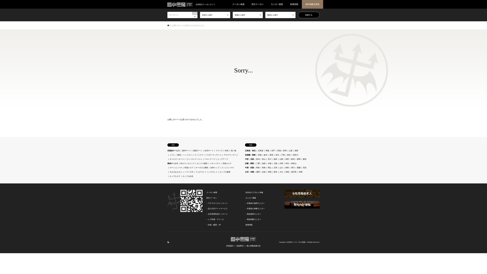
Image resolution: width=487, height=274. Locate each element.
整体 (179, 155)
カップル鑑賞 (225, 172)
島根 (264, 168)
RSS (168, 242)
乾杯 (227, 151)
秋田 (285, 151)
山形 (290, 151)
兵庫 (281, 163)
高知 (304, 168)
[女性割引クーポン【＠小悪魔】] (180, 4)
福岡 (258, 172)
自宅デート (208, 151)
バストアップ (209, 159)
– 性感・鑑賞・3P (213, 225)
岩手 (273, 151)
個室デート (197, 151)
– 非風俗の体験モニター (255, 209)
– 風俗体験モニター (253, 219)
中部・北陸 (249, 159)
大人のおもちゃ (176, 172)
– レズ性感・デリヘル (215, 219)
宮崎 (287, 172)
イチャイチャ (215, 163)
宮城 (279, 151)
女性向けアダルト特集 (254, 192)
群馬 (271, 155)
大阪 (275, 163)
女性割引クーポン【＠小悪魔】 (296, 242)
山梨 (281, 159)
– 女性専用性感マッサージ (217, 214)
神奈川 (295, 155)
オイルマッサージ (177, 159)
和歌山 (294, 163)
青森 (267, 151)
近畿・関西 (249, 163)
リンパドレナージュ (194, 159)
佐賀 (264, 172)
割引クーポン (258, 4)
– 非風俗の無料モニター (255, 203)
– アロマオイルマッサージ (217, 203)
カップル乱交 (188, 176)
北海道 (260, 151)
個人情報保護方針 (254, 246)
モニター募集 (277, 4)
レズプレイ (212, 172)
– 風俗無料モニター (253, 214)
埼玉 (277, 155)
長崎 (269, 172)
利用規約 (229, 246)
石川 (269, 159)
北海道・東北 (250, 151)
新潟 (258, 159)
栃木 (265, 155)
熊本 (275, 172)
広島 (275, 168)
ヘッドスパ (187, 155)
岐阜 (293, 159)
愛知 (304, 159)
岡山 (269, 168)
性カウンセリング (187, 163)
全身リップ (214, 168)
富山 (264, 159)
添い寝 (233, 151)
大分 (281, 172)
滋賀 (264, 163)
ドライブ (219, 151)
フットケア (198, 155)
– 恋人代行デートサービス (217, 209)
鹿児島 (294, 172)
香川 (293, 168)
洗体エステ (227, 163)
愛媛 (299, 168)
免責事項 (240, 246)
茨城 (260, 155)
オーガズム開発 (202, 168)
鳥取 (258, 168)
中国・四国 (249, 168)
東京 (289, 155)
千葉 (283, 155)
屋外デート (186, 151)
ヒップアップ (222, 159)
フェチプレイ (201, 172)
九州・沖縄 (249, 172)
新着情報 (294, 4)
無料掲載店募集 (312, 4)
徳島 (287, 168)
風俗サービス (172, 163)
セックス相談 (202, 163)
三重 (258, 163)
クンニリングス (227, 168)
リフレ (172, 155)
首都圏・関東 (250, 155)
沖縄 (300, 172)
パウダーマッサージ (213, 155)
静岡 (299, 159)
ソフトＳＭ (188, 172)
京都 (269, 163)
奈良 (287, 163)
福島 (296, 151)
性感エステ (188, 168)
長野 (287, 159)
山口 (281, 168)
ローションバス (176, 168)
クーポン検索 (238, 4)
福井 (275, 159)
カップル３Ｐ (175, 176)
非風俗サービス (173, 151)
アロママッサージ (231, 155)
